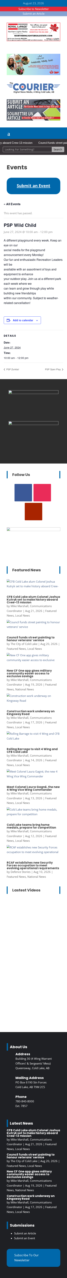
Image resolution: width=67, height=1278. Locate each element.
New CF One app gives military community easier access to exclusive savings (29, 673)
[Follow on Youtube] (33, 511)
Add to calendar (23, 320)
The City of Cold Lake (24, 644)
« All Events (12, 204)
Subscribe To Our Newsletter (26, 1257)
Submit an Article (33, 13)
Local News (22, 615)
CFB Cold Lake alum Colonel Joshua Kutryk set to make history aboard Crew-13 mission (33, 599)
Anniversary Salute (22, 940)
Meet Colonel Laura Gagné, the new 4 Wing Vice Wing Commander (33, 788)
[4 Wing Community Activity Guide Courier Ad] (33, 74)
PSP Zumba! (12, 369)
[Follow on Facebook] (23, 492)
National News (24, 689)
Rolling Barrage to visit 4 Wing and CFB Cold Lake (32, 750)
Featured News (16, 649)
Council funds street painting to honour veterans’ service (31, 638)
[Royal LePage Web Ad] (33, 40)
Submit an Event (24, 1238)
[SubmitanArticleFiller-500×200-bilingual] (33, 119)
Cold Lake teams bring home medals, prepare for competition (31, 826)
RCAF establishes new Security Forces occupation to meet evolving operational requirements (33, 865)
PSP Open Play (53, 369)
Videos (30, 950)
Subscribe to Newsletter (33, 9)
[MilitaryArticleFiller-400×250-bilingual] (33, 393)
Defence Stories (21, 872)
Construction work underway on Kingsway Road (31, 712)
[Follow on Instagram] (42, 492)
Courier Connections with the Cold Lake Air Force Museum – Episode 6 (32, 921)
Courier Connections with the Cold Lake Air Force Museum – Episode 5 (32, 987)
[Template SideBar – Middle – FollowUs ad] (33, 424)
